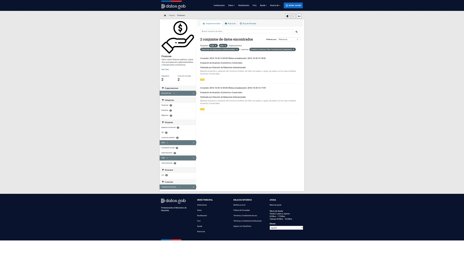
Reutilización (243, 5)
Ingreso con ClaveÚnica (242, 226)
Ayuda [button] (262, 5)
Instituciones (219, 5)
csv (202, 79)
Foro (255, 5)
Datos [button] (230, 5)
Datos (199, 210)
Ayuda (199, 226)
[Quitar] (215, 46)
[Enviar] (296, 31)
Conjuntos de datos (213, 24)
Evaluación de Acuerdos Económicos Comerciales (221, 63)
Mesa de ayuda (275, 205)
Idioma (272, 223)
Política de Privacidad (241, 210)
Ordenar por (271, 39)
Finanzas (181, 15)
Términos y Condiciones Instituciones (247, 221)
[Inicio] (165, 15)
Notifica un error (239, 205)
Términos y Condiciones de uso (245, 216)
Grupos (172, 15)
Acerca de (231, 24)
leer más (165, 69)
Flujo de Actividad (249, 24)
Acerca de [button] (274, 5)
